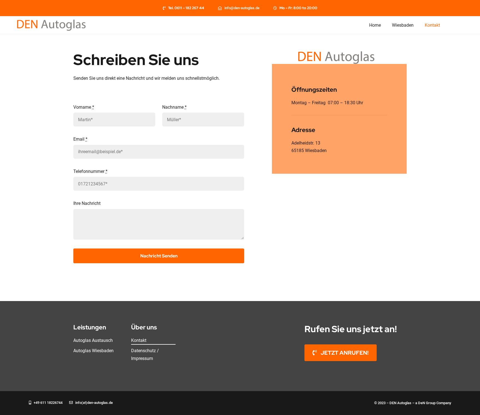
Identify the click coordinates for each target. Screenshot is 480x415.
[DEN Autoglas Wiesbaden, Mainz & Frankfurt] (54, 21)
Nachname (174, 107)
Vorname (83, 107)
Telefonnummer (90, 171)
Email (80, 139)
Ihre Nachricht (87, 203)
